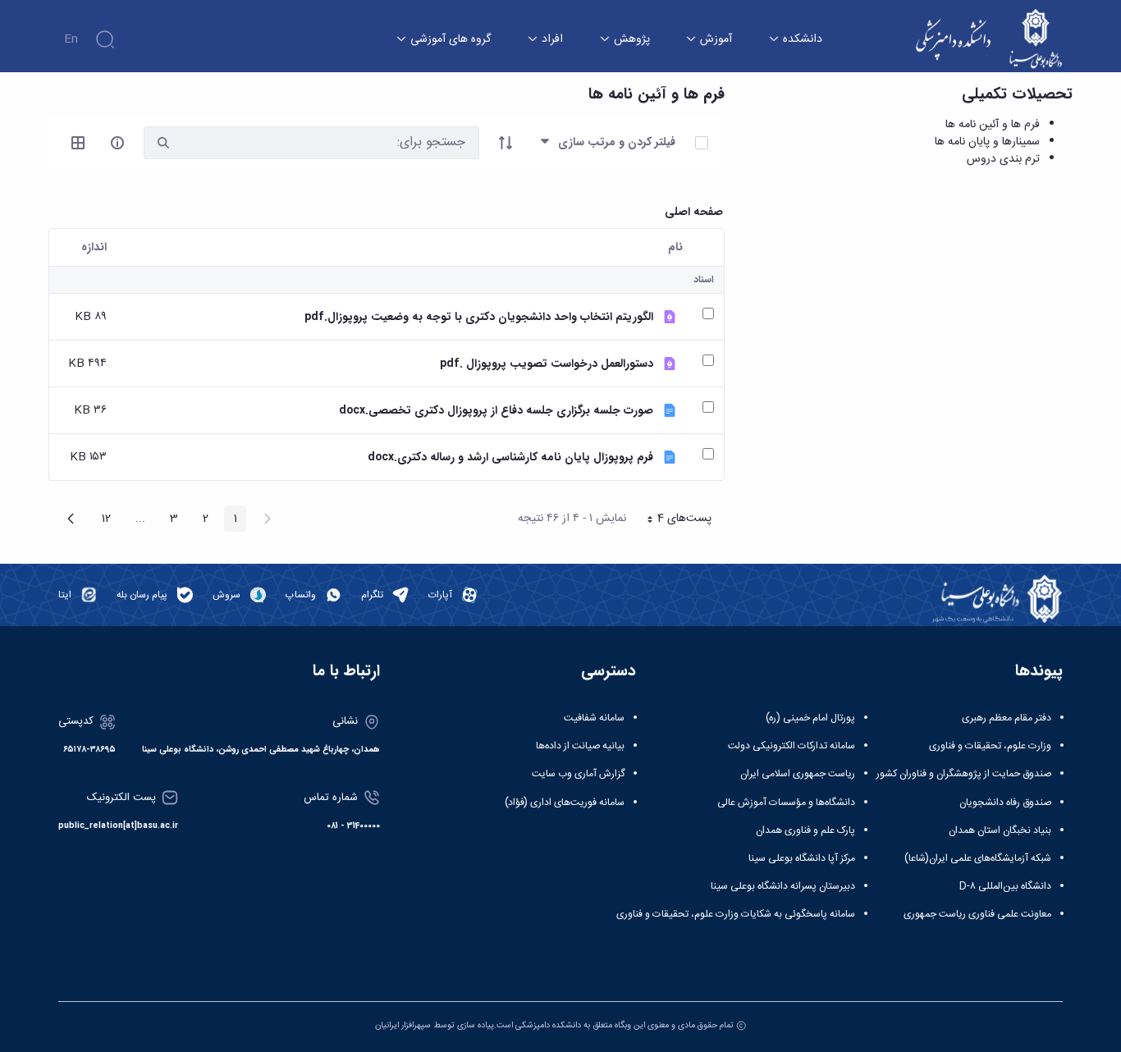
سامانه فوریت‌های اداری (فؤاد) (565, 802)
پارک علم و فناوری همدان (805, 830)
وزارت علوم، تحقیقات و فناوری (990, 746)
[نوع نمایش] (78, 143)
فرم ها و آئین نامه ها (992, 125)
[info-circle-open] (117, 143)
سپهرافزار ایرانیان (403, 1025)
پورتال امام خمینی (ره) (810, 718)
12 (101, 520)
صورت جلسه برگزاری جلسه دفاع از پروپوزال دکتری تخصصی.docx (496, 410)
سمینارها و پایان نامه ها (987, 142)
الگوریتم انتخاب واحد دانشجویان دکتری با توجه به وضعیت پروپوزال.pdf (478, 317)
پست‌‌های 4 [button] (673, 520)
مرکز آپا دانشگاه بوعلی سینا (801, 858)
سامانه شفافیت (594, 718)
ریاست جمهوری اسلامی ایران (797, 774)
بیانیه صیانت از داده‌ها (580, 746)
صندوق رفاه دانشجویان (1005, 802)
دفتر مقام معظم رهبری (1006, 718)
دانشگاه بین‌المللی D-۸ (1005, 886)
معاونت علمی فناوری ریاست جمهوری (977, 914)
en (71, 39)
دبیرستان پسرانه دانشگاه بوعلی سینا (783, 886)
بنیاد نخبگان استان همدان (1000, 830)
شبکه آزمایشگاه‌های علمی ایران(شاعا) (977, 858)
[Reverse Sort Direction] (505, 143)
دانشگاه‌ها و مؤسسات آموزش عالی (786, 802)
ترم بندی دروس (1003, 159)
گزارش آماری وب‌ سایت (578, 774)
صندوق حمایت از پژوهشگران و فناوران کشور (963, 774)
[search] (163, 143)
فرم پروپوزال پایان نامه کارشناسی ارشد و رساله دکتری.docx (510, 457)
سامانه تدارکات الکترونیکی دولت (791, 746)
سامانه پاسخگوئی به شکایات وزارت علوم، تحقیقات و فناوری (735, 914)
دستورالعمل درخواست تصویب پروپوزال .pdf (546, 364)
